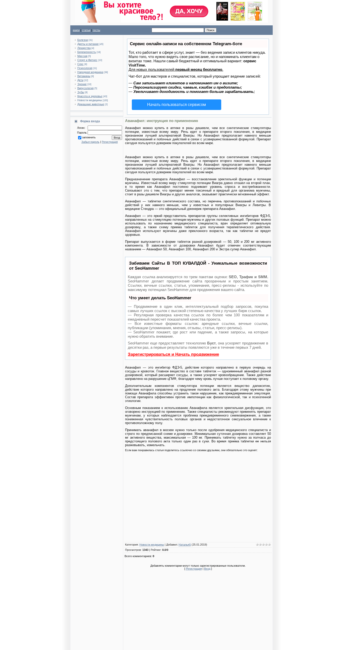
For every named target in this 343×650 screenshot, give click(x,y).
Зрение (82, 84)
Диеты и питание (88, 43)
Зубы (80, 92)
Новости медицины (89, 100)
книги (76, 30)
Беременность (86, 51)
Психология (84, 68)
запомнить (89, 137)
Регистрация (110, 141)
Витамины (83, 76)
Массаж (82, 55)
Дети (80, 80)
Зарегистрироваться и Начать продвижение (173, 354)
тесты (96, 30)
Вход (207, 568)
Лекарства (84, 47)
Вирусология (85, 88)
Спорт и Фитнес (87, 60)
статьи (86, 30)
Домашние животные (90, 104)
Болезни (82, 39)
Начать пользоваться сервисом (176, 104)
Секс (80, 64)
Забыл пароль (90, 141)
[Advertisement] (198, 498)
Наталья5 (185, 544)
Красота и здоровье (89, 96)
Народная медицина (90, 72)
